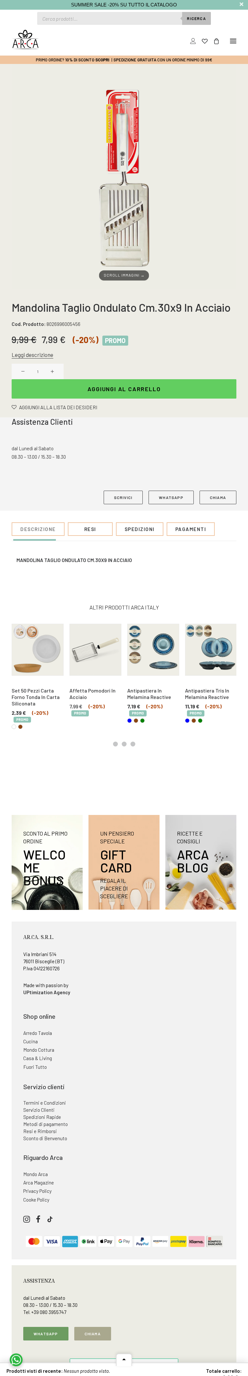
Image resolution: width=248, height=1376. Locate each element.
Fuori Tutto (35, 1067)
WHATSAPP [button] (171, 497)
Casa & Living (37, 1058)
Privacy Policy (37, 1191)
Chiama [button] (93, 1333)
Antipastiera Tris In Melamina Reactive (207, 693)
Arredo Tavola (37, 1033)
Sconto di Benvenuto (45, 1138)
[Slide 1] (115, 744)
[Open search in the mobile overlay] (124, 18)
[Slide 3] (133, 744)
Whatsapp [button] (46, 1333)
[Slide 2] (124, 744)
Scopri (102, 59)
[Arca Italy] (25, 39)
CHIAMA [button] (218, 497)
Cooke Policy (36, 1200)
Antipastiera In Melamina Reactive (149, 693)
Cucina (30, 1041)
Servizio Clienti (39, 1110)
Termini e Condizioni (44, 1103)
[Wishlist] (202, 41)
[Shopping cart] (213, 41)
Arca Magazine (38, 1182)
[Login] (190, 41)
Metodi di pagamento (45, 1124)
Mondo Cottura (38, 1050)
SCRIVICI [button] (123, 497)
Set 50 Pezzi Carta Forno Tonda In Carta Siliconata (36, 696)
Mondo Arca (35, 1174)
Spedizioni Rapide (42, 1117)
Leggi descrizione (32, 354)
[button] (233, 41)
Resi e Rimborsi (40, 1131)
